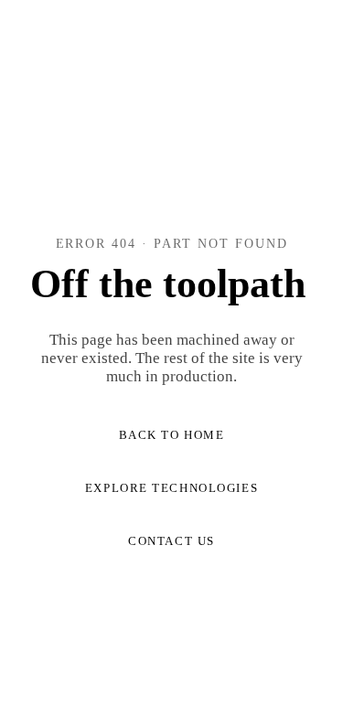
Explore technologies (171, 488)
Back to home (172, 435)
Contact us (171, 541)
